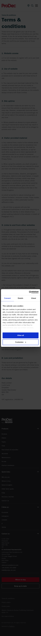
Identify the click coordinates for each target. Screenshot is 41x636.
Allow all (20, 335)
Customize (19, 342)
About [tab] (33, 298)
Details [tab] (20, 298)
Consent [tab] (7, 298)
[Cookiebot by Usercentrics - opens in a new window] (29, 292)
